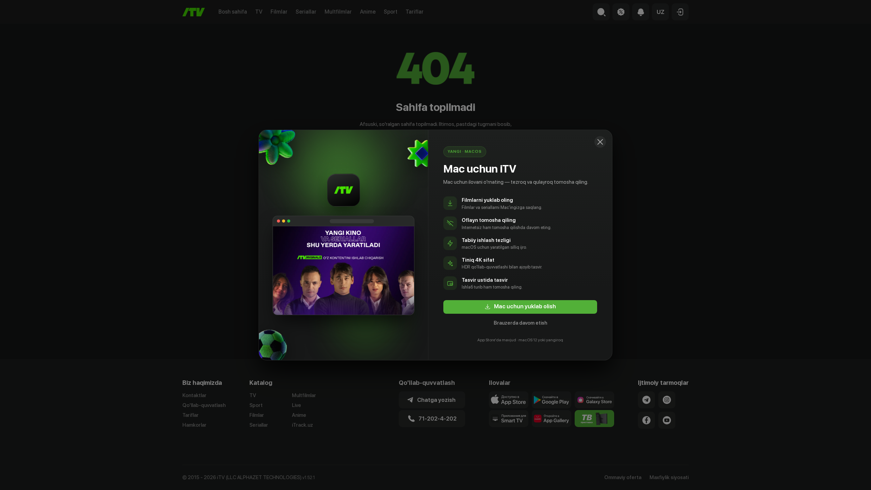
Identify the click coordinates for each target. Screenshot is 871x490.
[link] (520, 307)
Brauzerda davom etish (520, 323)
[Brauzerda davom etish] (600, 142)
